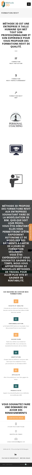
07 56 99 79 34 (11, 426)
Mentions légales (25, 458)
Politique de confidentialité (10, 458)
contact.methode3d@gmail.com (16, 441)
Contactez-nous (16, 418)
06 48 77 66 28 (20, 426)
